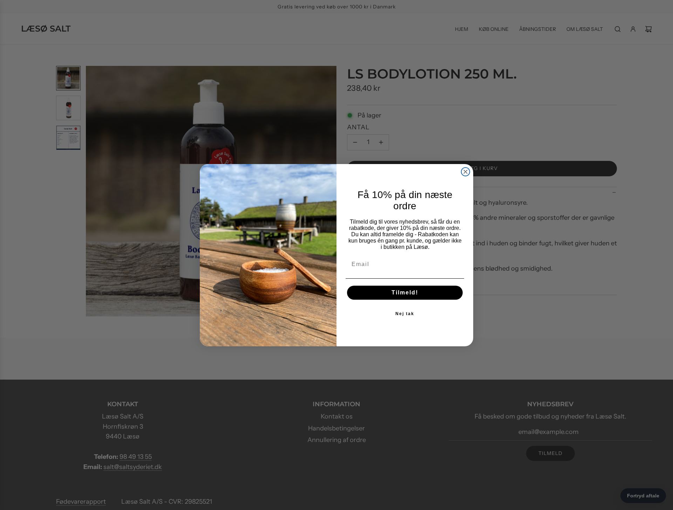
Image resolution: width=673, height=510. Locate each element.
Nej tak (404, 313)
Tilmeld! (405, 292)
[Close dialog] (465, 172)
